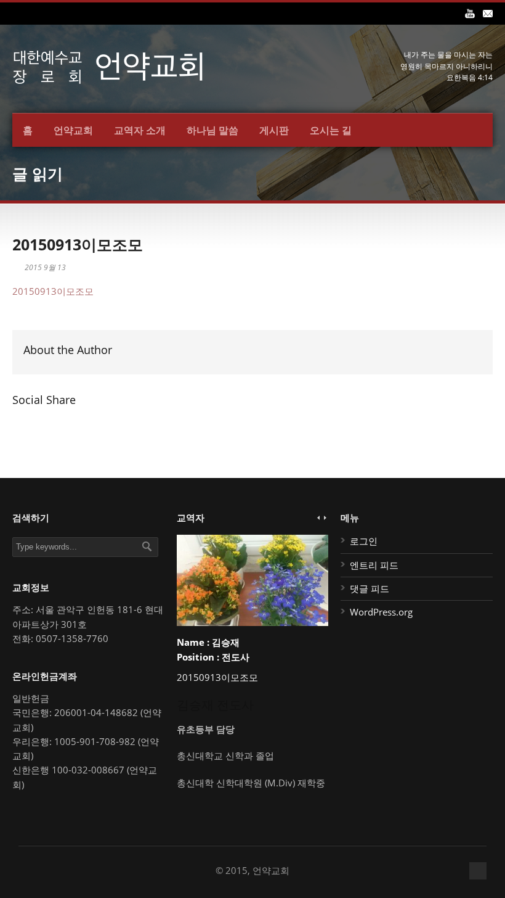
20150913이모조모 (77, 244)
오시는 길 (331, 130)
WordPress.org (381, 612)
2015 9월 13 (45, 267)
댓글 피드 (369, 588)
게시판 (274, 130)
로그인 (364, 541)
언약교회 (73, 130)
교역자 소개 (140, 130)
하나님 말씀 (212, 130)
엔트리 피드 (374, 565)
